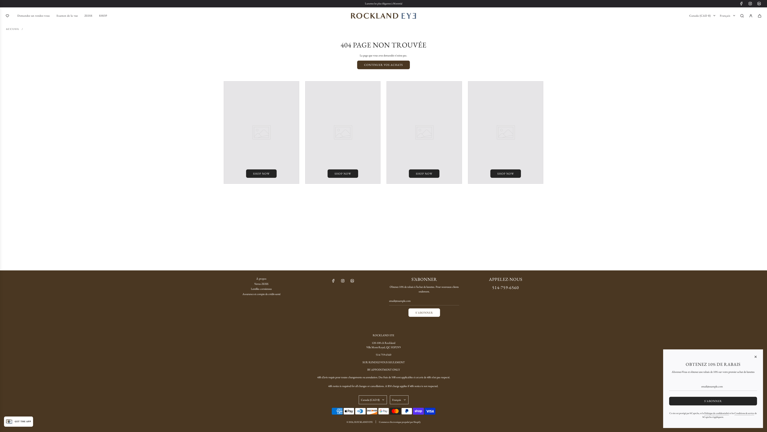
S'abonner (424, 312)
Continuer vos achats (383, 65)
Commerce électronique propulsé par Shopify (400, 422)
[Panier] (759, 15)
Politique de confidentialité (716, 413)
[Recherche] (742, 15)
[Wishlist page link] (7, 15)
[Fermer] (755, 356)
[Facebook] (741, 4)
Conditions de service (744, 413)
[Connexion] (750, 15)
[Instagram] (750, 4)
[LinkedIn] (759, 4)
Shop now (261, 173)
